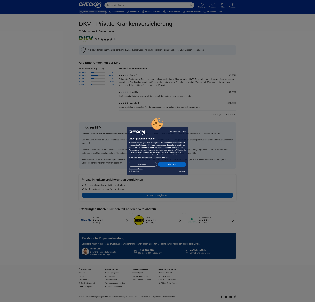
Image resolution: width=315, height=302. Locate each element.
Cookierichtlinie (134, 171)
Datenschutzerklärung (136, 169)
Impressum (182, 171)
